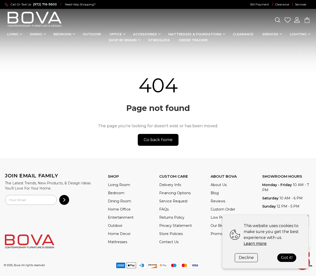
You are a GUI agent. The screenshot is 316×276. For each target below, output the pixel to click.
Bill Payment (259, 4)
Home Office (119, 209)
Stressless (159, 40)
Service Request (173, 201)
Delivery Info (170, 185)
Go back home (158, 139)
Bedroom (62, 34)
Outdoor (92, 34)
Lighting (298, 34)
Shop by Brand (123, 40)
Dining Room (119, 201)
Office (116, 34)
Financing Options (175, 193)
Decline (246, 257)
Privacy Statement (175, 225)
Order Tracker (193, 40)
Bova (17, 265)
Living (13, 34)
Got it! (287, 257)
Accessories (145, 34)
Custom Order (223, 209)
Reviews (218, 201)
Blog (215, 193)
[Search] (277, 20)
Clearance (282, 4)
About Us (219, 185)
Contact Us (168, 242)
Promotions (221, 234)
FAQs (164, 209)
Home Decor (119, 234)
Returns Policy (171, 217)
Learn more (255, 243)
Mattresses (117, 242)
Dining (36, 34)
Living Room (119, 185)
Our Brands (220, 225)
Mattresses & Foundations (194, 34)
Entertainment (121, 217)
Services (300, 4)
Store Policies (171, 234)
